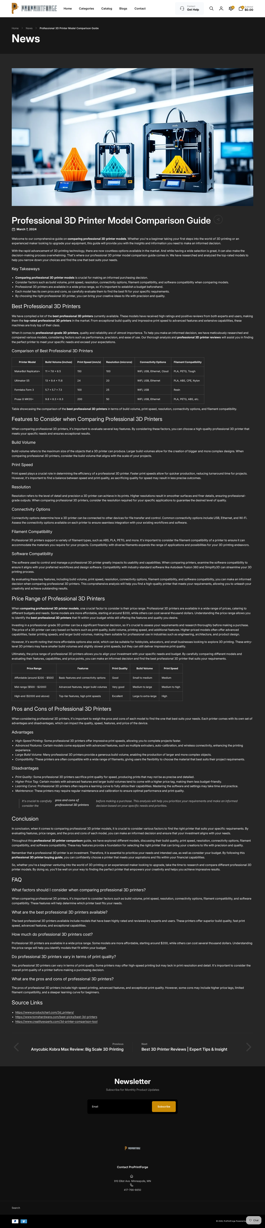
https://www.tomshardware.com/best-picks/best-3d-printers (56, 1017)
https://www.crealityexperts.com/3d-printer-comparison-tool (56, 1021)
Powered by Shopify (244, 1221)
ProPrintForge (229, 1221)
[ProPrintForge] (132, 1157)
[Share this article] (218, 219)
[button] (211, 8)
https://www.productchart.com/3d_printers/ (44, 1012)
